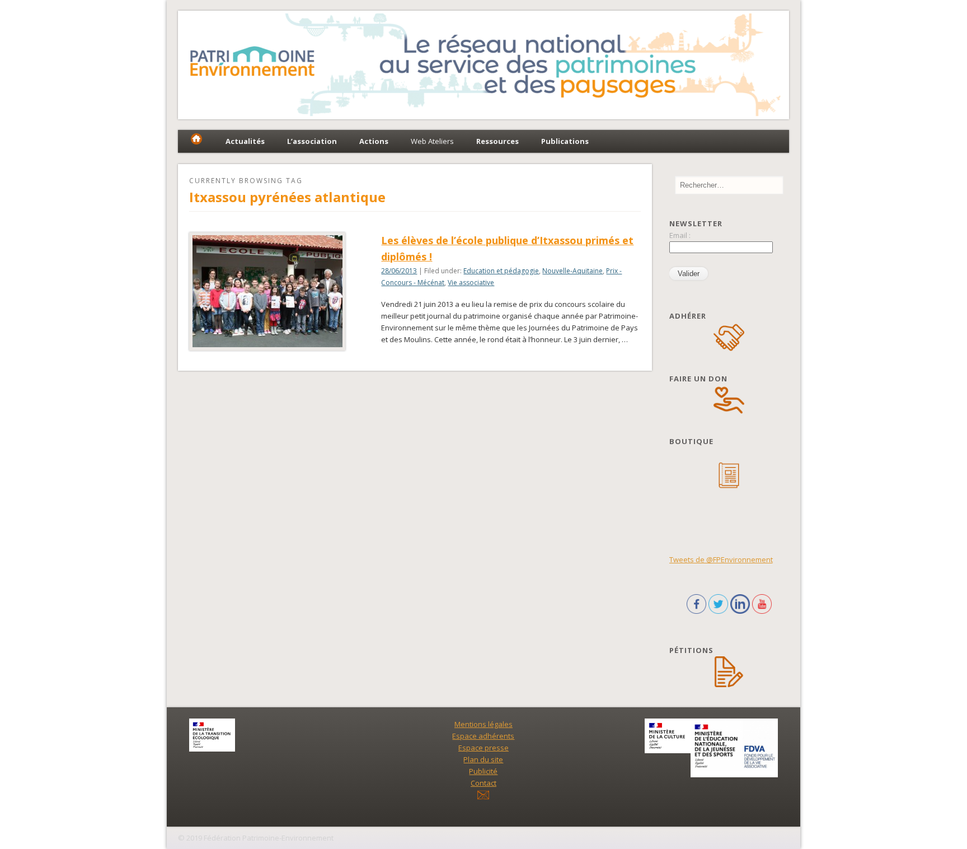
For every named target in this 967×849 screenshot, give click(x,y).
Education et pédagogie (501, 271)
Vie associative (471, 282)
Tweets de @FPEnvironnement (721, 559)
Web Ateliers (432, 141)
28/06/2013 (399, 271)
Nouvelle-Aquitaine (572, 271)
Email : (680, 235)
